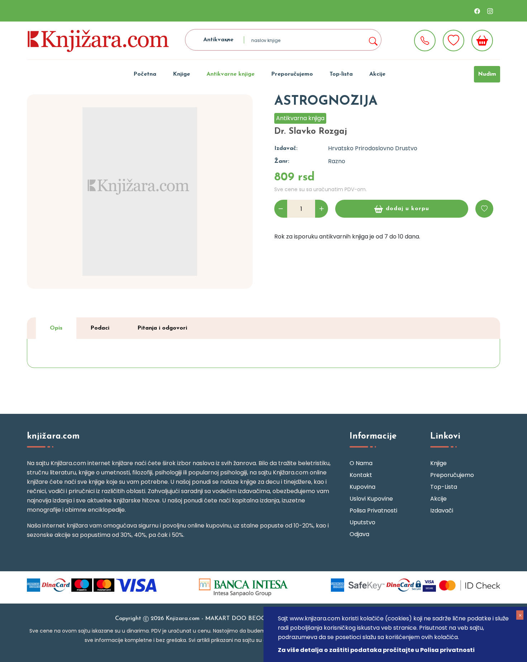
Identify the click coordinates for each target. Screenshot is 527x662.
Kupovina (362, 487)
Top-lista (341, 74)
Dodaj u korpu (407, 209)
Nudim (487, 74)
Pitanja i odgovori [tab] (162, 328)
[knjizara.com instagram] (490, 11)
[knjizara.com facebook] (477, 11)
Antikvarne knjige (230, 74)
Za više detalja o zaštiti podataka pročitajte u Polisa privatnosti (376, 650)
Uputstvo (362, 522)
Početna (144, 74)
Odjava (359, 534)
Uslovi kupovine (371, 499)
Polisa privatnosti (373, 510)
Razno (336, 161)
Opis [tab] (56, 328)
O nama (361, 463)
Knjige (181, 74)
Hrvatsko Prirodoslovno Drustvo (372, 148)
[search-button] (372, 39)
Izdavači (441, 510)
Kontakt (361, 475)
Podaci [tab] (99, 328)
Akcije (377, 74)
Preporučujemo (292, 74)
